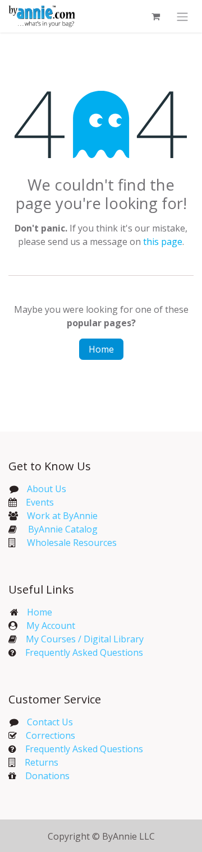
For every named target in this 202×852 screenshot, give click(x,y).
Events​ (40, 502)
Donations (47, 776)
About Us (46, 489)
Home (101, 349)
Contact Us (49, 722)
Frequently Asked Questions (84, 652)
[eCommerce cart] (155, 16)
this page (162, 241)
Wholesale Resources (72, 542)
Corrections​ (50, 735)
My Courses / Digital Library (80, 639)
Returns (41, 762)
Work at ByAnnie (62, 516)
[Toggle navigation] (182, 16)
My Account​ (50, 625)
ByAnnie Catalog (63, 529)
